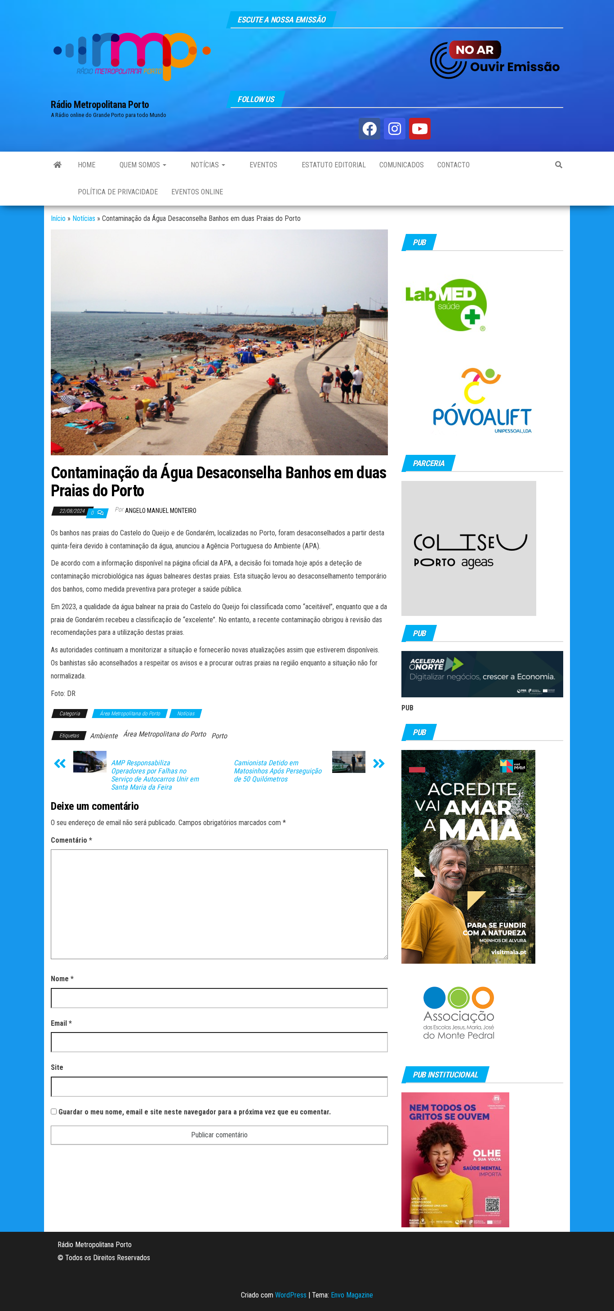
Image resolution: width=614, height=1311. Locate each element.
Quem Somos (140, 165)
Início (58, 218)
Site (57, 1067)
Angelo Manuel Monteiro (160, 510)
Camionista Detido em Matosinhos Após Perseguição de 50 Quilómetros (277, 771)
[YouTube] (420, 128)
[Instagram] (394, 128)
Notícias (205, 165)
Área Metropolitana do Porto (130, 713)
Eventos (262, 165)
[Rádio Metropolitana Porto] (57, 165)
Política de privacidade (118, 192)
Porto (219, 736)
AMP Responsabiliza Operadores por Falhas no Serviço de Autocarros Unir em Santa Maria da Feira (155, 775)
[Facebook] (369, 128)
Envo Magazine (352, 1295)
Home (86, 165)
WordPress (291, 1295)
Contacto (453, 165)
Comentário (71, 840)
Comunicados (401, 165)
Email (61, 1023)
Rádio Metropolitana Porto (100, 104)
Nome (62, 978)
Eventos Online (197, 192)
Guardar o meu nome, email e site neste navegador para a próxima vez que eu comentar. (194, 1112)
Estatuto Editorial (333, 165)
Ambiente (104, 736)
